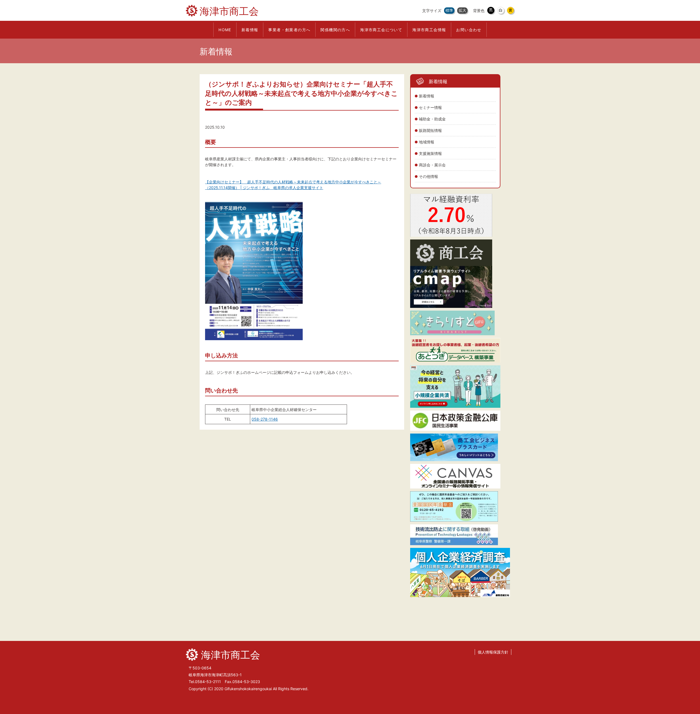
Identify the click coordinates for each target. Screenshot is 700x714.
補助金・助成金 (432, 119)
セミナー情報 (430, 107)
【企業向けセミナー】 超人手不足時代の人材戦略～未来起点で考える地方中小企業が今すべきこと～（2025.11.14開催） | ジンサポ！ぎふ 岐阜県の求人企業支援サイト (293, 185)
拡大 (462, 10)
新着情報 (426, 96)
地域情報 (426, 142)
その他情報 (428, 176)
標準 (449, 10)
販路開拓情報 (430, 130)
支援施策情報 (430, 153)
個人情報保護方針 (493, 652)
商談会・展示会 (432, 165)
